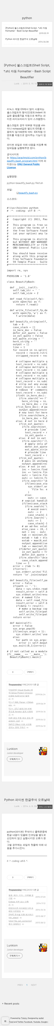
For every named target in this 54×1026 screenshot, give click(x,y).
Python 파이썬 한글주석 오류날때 (21, 39)
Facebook (28, 1022)
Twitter (20, 1022)
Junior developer (15, 753)
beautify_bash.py (28, 192)
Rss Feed (9, 1022)
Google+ (44, 1022)
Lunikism (12, 748)
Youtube (36, 1022)
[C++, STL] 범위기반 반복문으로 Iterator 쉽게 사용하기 (21, 711)
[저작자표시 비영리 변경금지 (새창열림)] (40, 877)
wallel (41, 1018)
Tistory (24, 1018)
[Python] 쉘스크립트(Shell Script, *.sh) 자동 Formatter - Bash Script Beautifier (26, 29)
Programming (15, 684)
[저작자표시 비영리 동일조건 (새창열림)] (40, 672)
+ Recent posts (10, 1003)
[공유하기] (16, 672)
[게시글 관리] (20, 672)
